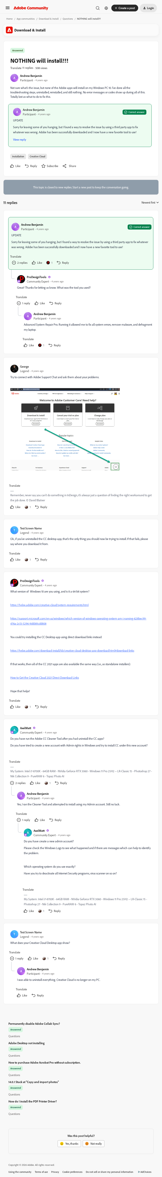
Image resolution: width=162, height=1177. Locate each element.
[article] (80, 243)
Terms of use (41, 1171)
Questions (68, 18)
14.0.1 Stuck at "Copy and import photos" (33, 1082)
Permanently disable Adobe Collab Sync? (34, 1023)
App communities (26, 18)
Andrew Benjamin (31, 75)
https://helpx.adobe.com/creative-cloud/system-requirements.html (49, 605)
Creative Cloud (37, 156)
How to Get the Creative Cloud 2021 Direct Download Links (44, 677)
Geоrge (24, 366)
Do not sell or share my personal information (109, 1171)
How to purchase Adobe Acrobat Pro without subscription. (44, 1062)
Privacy (55, 1171)
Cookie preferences (72, 1171)
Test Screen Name (31, 528)
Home (9, 18)
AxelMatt (25, 728)
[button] (7, 9)
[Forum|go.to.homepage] (31, 8)
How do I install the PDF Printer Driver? (32, 1101)
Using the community (19, 1171)
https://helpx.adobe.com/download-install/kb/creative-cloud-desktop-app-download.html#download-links (72, 650)
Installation (18, 156)
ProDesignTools (36, 277)
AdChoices (145, 1171)
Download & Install (49, 18)
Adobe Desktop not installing (26, 1043)
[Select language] (106, 8)
